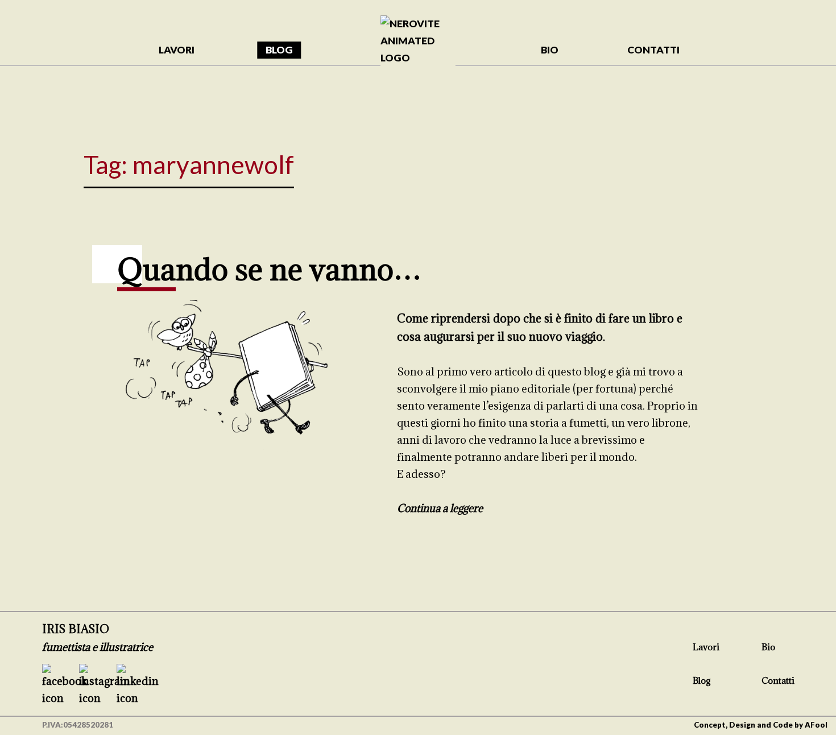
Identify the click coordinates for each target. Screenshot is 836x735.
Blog (702, 680)
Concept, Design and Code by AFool (760, 724)
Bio (768, 647)
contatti (653, 50)
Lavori (706, 647)
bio (549, 50)
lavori (176, 50)
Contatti (777, 680)
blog (279, 50)
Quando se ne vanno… (269, 269)
